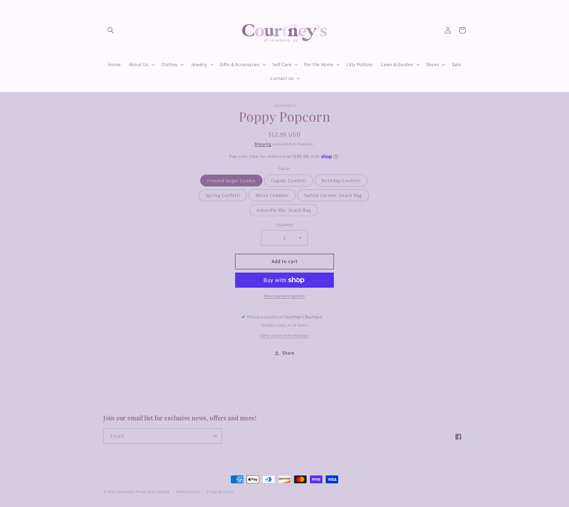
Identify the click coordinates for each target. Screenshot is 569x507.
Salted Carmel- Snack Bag (333, 195)
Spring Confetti (223, 195)
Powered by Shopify (153, 491)
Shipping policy (219, 491)
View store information (284, 335)
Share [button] (288, 353)
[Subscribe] (214, 436)
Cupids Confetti (288, 180)
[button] (110, 30)
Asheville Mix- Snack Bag (284, 210)
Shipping (263, 143)
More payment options (284, 295)
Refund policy (188, 491)
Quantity (284, 225)
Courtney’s (126, 491)
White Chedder (272, 195)
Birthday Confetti (341, 180)
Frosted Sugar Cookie (231, 180)
